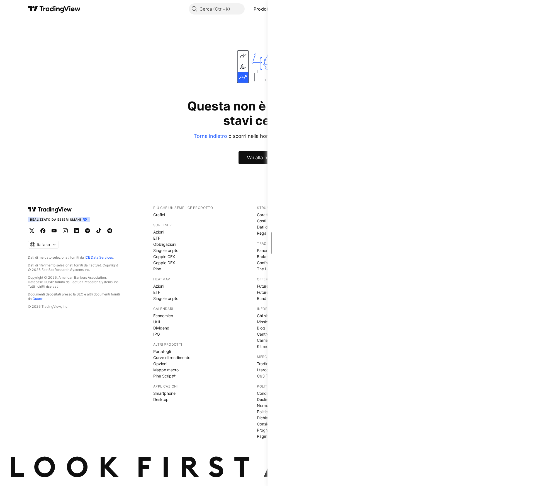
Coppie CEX (164, 256)
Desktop (161, 399)
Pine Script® (164, 376)
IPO (156, 334)
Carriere (264, 340)
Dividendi (161, 328)
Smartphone (164, 393)
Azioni (158, 232)
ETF (156, 238)
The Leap (265, 268)
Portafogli (162, 351)
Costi (261, 220)
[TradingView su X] (32, 231)
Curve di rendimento (171, 357)
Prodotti (262, 9)
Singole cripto (165, 250)
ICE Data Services (99, 257)
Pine (157, 268)
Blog (261, 328)
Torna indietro (210, 136)
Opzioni (160, 363)
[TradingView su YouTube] (54, 231)
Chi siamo (265, 315)
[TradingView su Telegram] (87, 231)
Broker (263, 256)
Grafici (159, 214)
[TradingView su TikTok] (99, 231)
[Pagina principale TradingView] (54, 9)
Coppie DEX (164, 262)
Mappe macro (166, 369)
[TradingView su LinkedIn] (76, 231)
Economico (163, 315)
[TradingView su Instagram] (65, 231)
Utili (156, 321)
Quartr (37, 299)
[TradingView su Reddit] (110, 231)
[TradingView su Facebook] (43, 231)
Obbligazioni (164, 244)
